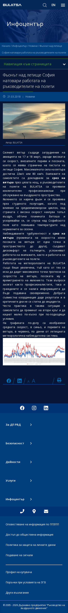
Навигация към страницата (27, 64)
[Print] (59, 380)
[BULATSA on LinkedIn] (19, 380)
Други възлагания (17, 592)
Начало (6, 46)
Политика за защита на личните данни (31, 545)
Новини (33, 46)
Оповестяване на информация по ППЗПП (32, 524)
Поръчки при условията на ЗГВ (26, 582)
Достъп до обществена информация (29, 534)
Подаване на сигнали (19, 555)
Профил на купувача (19, 572)
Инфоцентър (19, 46)
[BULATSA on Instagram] (34, 408)
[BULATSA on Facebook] (9, 380)
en (53, 5)
